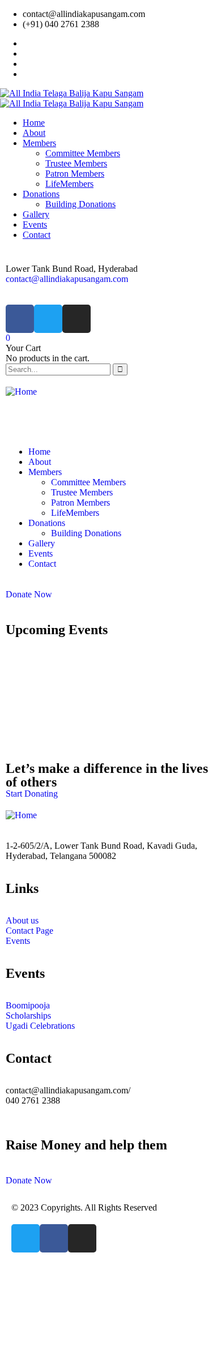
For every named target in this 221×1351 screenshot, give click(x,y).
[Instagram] (76, 319)
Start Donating (32, 793)
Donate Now (29, 594)
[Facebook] (20, 319)
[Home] (21, 391)
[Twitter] (48, 319)
